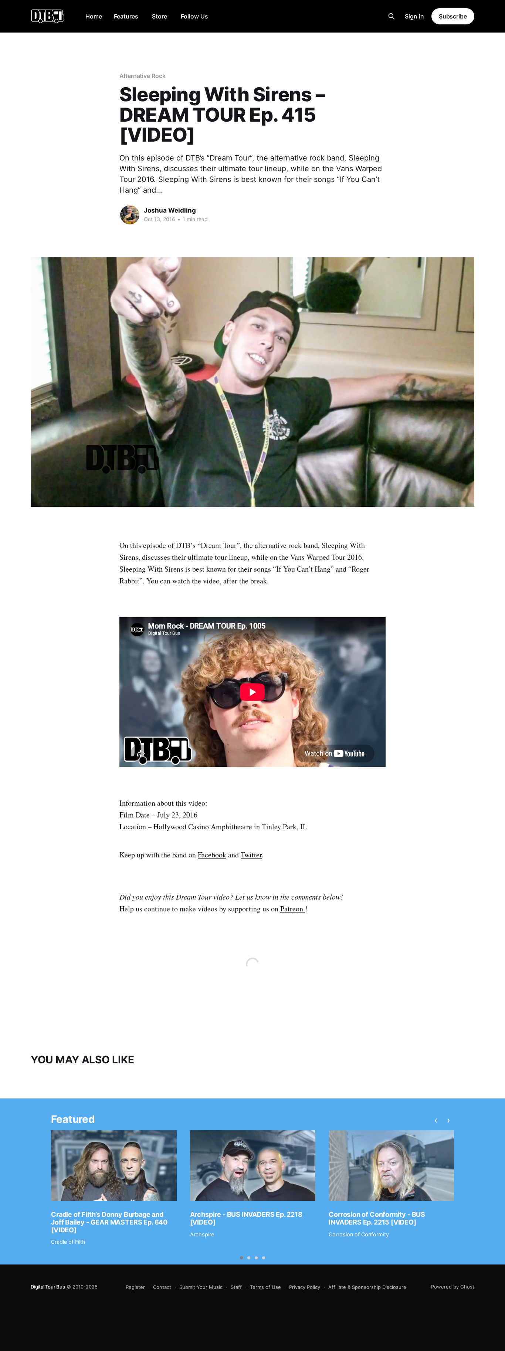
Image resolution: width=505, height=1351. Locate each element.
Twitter (251, 855)
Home (93, 16)
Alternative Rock (142, 75)
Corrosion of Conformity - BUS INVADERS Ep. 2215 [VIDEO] (377, 1218)
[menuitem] (93, 16)
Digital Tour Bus (48, 1287)
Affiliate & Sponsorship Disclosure (367, 1287)
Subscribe (453, 16)
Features (126, 16)
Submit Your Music (201, 1287)
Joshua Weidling (170, 210)
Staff (236, 1287)
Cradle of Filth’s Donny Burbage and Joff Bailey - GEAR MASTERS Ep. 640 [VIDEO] (109, 1222)
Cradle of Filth (68, 1242)
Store (159, 16)
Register (135, 1287)
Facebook (212, 855)
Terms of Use (265, 1287)
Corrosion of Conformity (359, 1234)
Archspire (202, 1234)
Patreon (292, 909)
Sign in (414, 16)
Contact (162, 1287)
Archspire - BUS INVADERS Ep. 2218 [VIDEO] (246, 1218)
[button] (241, 1258)
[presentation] (435, 1120)
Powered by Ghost (452, 1287)
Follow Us (194, 16)
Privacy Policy (304, 1287)
